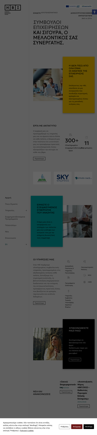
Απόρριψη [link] (77, 427)
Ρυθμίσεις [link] (64, 427)
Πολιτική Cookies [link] (27, 431)
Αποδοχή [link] (88, 427)
